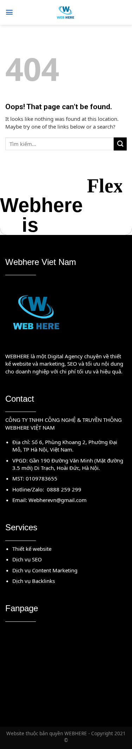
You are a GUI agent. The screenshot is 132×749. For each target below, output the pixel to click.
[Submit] (120, 144)
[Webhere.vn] (66, 12)
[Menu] (9, 12)
